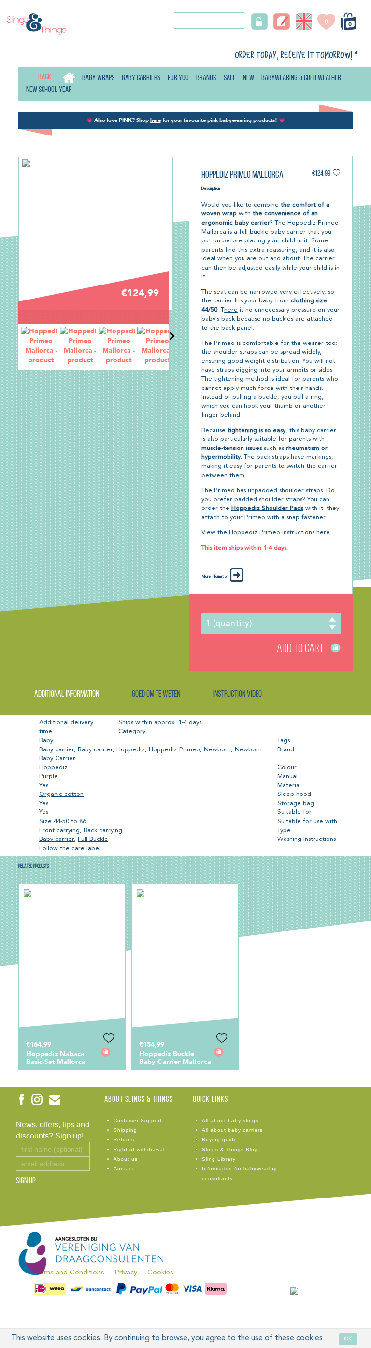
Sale (230, 78)
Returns (124, 1139)
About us (126, 1159)
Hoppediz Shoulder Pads (267, 508)
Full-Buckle (93, 839)
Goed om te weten (156, 694)
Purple (48, 776)
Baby (46, 740)
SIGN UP (26, 1181)
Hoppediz (130, 750)
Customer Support (138, 1120)
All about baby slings (230, 1120)
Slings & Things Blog (230, 1149)
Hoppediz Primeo (174, 750)
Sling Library (219, 1159)
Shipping (125, 1130)
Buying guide (219, 1139)
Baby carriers (141, 78)
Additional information (66, 694)
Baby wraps (98, 78)
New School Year (49, 90)
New (248, 78)
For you (178, 78)
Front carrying (59, 830)
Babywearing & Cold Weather (301, 78)
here (231, 310)
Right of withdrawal (139, 1149)
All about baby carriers (232, 1130)
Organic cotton (61, 794)
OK (348, 1339)
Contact (124, 1168)
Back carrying (103, 830)
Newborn (217, 750)
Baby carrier (56, 750)
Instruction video (237, 694)
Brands (206, 78)
